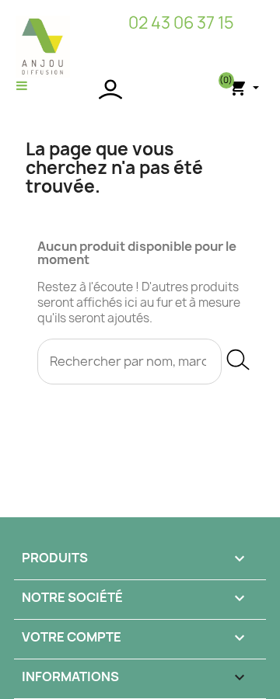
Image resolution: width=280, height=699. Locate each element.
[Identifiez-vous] (140, 89)
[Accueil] (43, 45)
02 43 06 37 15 (181, 23)
